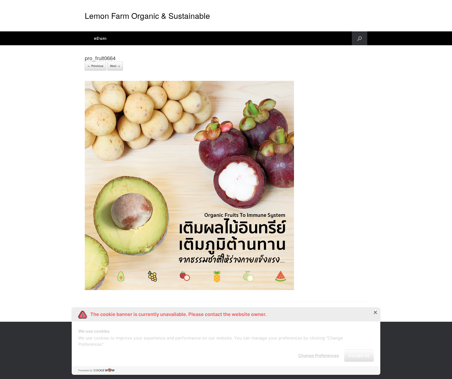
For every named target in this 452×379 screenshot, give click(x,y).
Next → (115, 66)
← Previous (95, 66)
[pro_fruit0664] (189, 288)
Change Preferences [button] (318, 355)
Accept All (359, 355)
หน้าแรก (100, 38)
